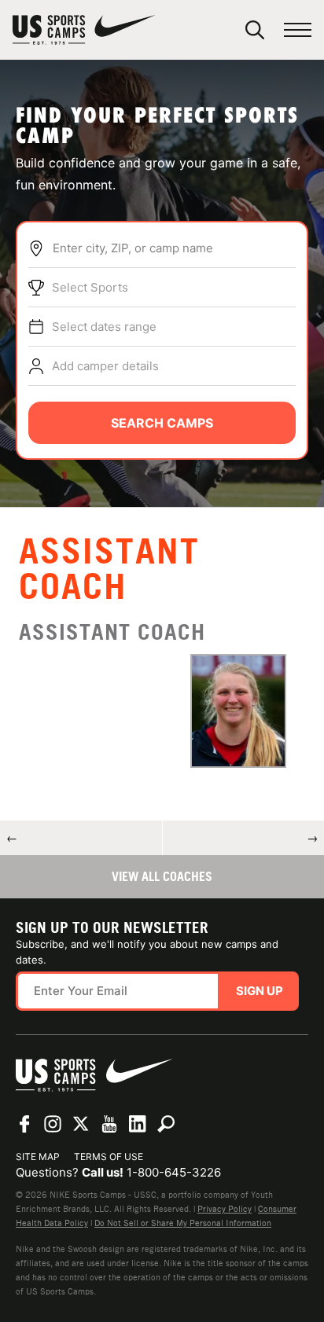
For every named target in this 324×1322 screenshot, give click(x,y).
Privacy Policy (224, 1208)
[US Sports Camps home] (84, 30)
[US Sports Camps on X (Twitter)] (81, 1124)
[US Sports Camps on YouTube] (109, 1124)
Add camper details (105, 365)
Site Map (38, 1156)
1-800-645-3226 (174, 1172)
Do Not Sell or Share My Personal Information (182, 1222)
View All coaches (162, 876)
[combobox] (174, 248)
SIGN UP (259, 990)
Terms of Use (108, 1156)
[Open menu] (297, 30)
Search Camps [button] (162, 423)
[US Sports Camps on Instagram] (52, 1124)
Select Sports (90, 287)
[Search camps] (166, 1124)
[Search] (254, 29)
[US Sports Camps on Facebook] (24, 1124)
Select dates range (104, 326)
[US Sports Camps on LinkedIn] (137, 1124)
